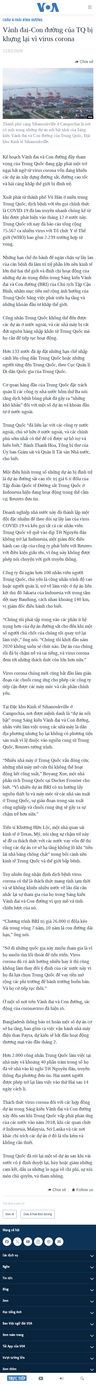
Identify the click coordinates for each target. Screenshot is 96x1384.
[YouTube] (41, 1378)
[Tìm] (82, 1378)
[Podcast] (48, 1241)
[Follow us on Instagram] (38, 1241)
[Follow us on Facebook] (7, 1241)
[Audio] (61, 1378)
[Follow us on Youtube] (27, 1241)
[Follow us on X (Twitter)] (17, 1241)
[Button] (84, 62)
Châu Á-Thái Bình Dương (22, 19)
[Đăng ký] (59, 1241)
